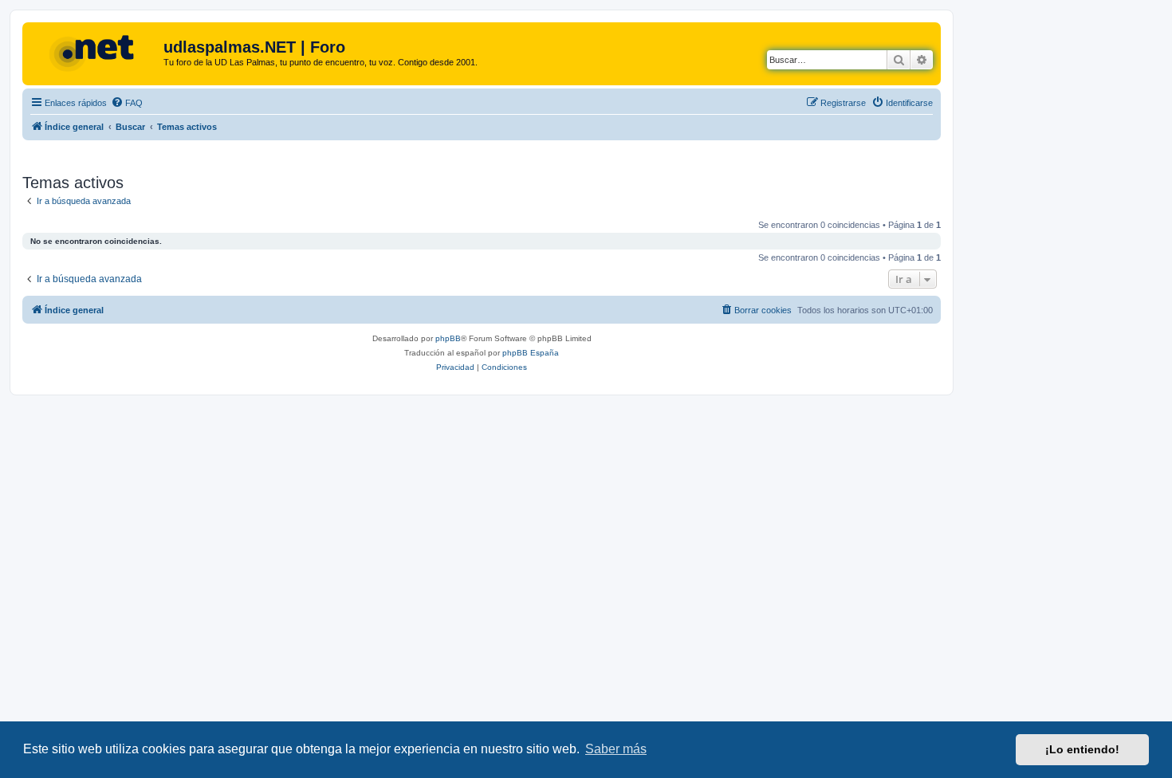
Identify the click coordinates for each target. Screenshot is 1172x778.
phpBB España (530, 352)
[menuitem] (127, 102)
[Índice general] (94, 51)
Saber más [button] (616, 749)
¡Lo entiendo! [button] (1082, 749)
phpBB (448, 338)
